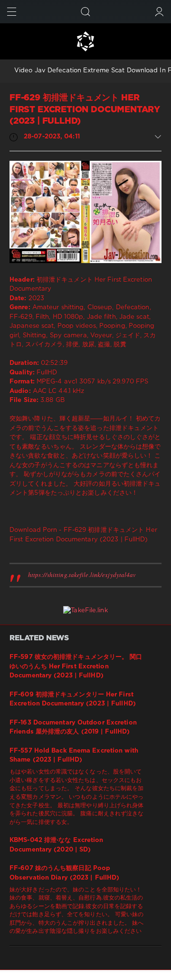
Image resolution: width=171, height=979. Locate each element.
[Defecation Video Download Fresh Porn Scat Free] (85, 41)
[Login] (159, 11)
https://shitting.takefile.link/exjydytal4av (82, 574)
